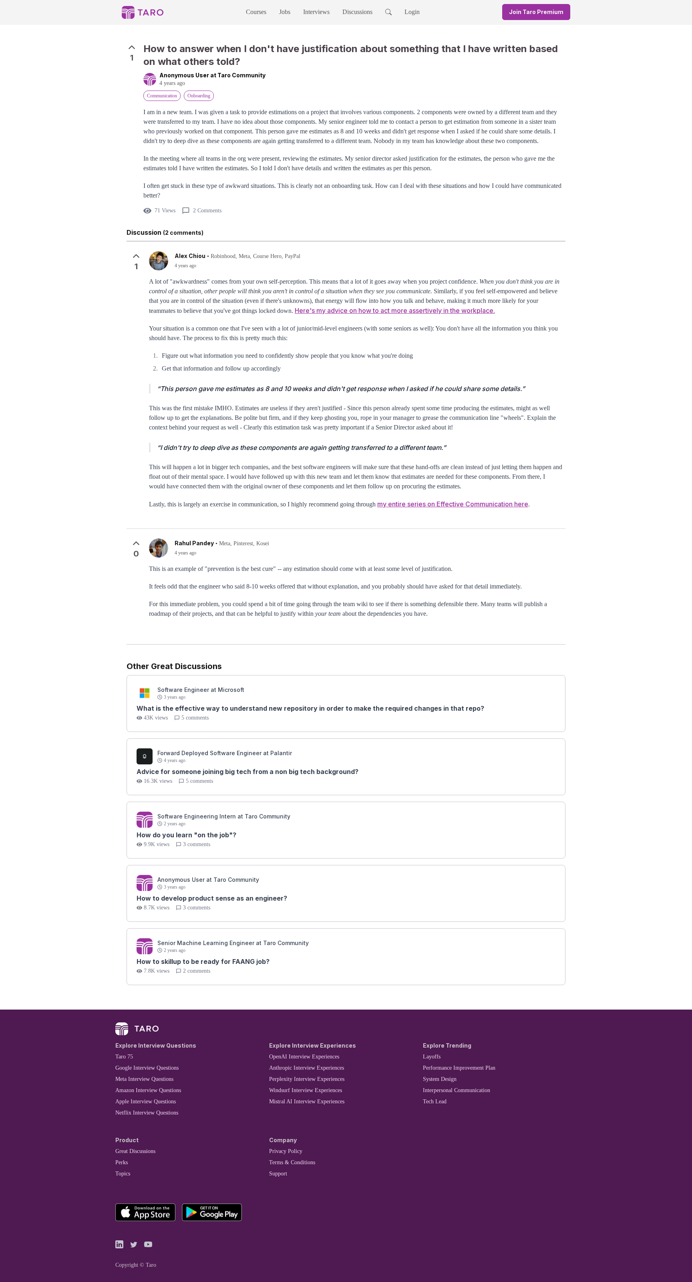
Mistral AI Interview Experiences (306, 1102)
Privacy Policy (285, 1151)
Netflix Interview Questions (146, 1113)
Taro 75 (124, 1057)
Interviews (316, 11)
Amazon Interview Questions (148, 1090)
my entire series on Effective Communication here (452, 504)
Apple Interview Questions (145, 1102)
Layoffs (432, 1057)
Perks (121, 1162)
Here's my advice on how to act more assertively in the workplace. (395, 310)
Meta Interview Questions (144, 1079)
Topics (122, 1174)
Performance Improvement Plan (459, 1068)
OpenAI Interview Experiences (304, 1057)
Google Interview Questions (147, 1068)
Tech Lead (435, 1102)
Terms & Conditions (292, 1162)
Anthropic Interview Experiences (306, 1068)
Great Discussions (135, 1151)
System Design (440, 1079)
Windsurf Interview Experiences (305, 1090)
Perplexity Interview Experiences (306, 1079)
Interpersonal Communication (456, 1090)
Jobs (284, 11)
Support (278, 1174)
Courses (256, 11)
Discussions (357, 11)
